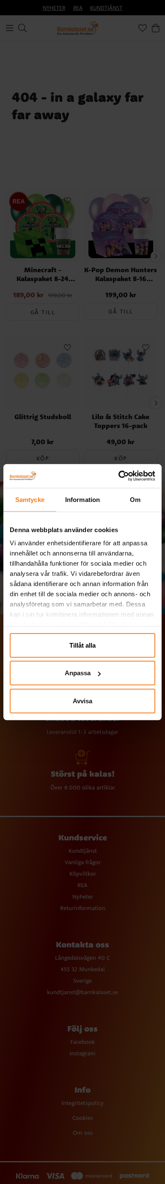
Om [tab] (135, 499)
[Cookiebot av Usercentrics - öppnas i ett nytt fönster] (118, 476)
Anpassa (78, 673)
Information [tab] (82, 499)
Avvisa (82, 700)
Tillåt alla (82, 644)
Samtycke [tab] (29, 499)
